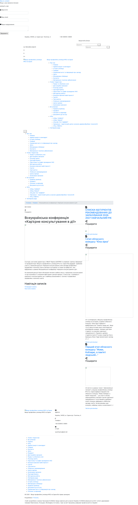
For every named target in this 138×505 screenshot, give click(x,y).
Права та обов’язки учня (61, 84)
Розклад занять (58, 87)
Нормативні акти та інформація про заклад (67, 72)
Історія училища (58, 68)
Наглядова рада (55, 128)
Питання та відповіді (59, 112)
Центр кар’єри (57, 103)
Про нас (52, 63)
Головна (28, 203)
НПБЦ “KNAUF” (58, 120)
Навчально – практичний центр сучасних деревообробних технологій (75, 124)
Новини (55, 65)
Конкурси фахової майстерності (63, 95)
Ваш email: (4, 17)
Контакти (56, 78)
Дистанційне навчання (60, 86)
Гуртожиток (57, 99)
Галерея (55, 70)
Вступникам (54, 107)
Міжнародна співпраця (60, 76)
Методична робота (59, 93)
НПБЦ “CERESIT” (58, 118)
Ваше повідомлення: (7, 24)
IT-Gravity (36, 497)
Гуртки (55, 97)
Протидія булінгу (58, 89)
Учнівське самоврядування (61, 101)
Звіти (55, 74)
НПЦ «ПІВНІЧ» (57, 126)
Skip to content (4, 1)
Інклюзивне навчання (60, 105)
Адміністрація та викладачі (62, 66)
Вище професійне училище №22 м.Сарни (60, 59)
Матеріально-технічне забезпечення (64, 80)
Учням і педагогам (56, 82)
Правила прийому (59, 109)
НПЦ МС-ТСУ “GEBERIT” (60, 122)
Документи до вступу (60, 114)
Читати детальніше (91, 234)
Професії (56, 110)
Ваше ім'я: (4, 10)
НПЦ (51, 116)
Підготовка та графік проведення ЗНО (65, 91)
